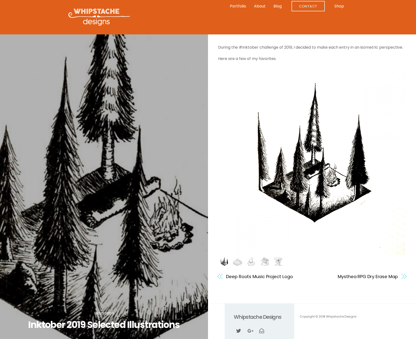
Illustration (104, 313)
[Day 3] (238, 262)
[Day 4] (251, 262)
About (260, 6)
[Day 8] (224, 262)
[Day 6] (278, 262)
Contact (308, 6)
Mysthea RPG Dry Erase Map (368, 277)
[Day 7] (265, 262)
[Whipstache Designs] (99, 24)
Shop (339, 6)
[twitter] (238, 330)
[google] (250, 330)
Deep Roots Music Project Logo (259, 277)
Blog (277, 6)
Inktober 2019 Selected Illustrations (104, 324)
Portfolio (238, 6)
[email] (261, 330)
